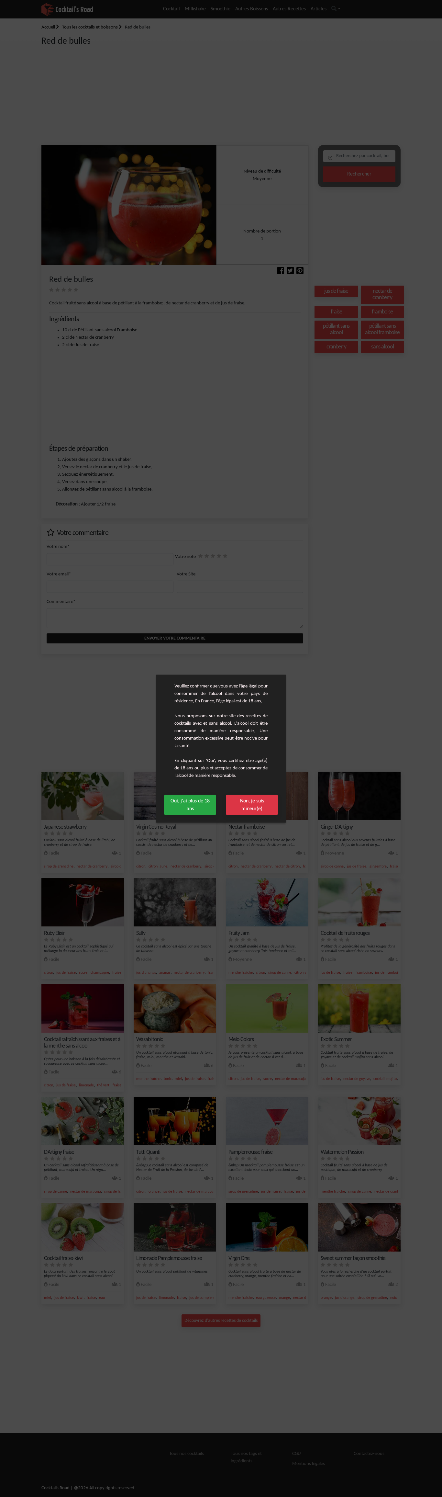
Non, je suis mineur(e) (252, 804)
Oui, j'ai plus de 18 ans (190, 804)
